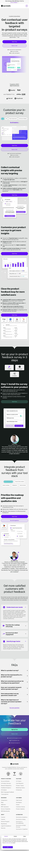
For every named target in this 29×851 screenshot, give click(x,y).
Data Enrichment (23, 485)
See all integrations (14, 520)
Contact (3, 817)
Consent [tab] (6, 836)
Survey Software (5, 781)
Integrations (4, 800)
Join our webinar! (13, 2)
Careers (3, 819)
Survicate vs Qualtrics (21, 817)
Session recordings (6, 485)
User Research (19, 783)
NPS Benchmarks (5, 811)
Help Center (19, 800)
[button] (14, 671)
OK (7, 847)
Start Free (14, 41)
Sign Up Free (14, 729)
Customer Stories (20, 806)
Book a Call (14, 45)
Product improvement (13, 118)
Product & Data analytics (19, 481)
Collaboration (14, 485)
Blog (2, 802)
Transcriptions (4, 794)
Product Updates (20, 809)
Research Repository (6, 785)
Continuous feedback (23, 118)
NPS (2, 118)
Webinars (3, 804)
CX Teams (18, 781)
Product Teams (20, 785)
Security (3, 828)
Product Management (8, 481)
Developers (19, 802)
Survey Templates (5, 809)
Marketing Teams (20, 787)
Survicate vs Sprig (20, 819)
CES (6, 118)
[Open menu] (26, 6)
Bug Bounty (4, 823)
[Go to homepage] (14, 764)
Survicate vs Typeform (22, 829)
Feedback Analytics (6, 787)
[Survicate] (6, 6)
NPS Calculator (5, 806)
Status (17, 804)
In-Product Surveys (6, 783)
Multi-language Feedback (7, 792)
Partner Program (5, 821)
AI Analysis (4, 790)
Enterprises (19, 790)
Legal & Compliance (6, 826)
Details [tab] (15, 836)
